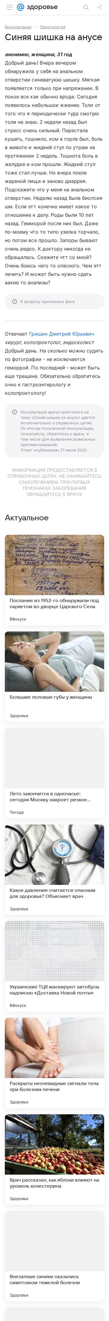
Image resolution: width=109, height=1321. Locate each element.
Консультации (18, 26)
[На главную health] (41, 7)
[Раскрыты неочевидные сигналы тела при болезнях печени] (54, 1063)
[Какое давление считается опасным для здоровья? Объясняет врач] (54, 870)
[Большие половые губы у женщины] (54, 676)
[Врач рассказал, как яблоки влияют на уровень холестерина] (54, 1159)
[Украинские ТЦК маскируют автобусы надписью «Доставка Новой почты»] (54, 966)
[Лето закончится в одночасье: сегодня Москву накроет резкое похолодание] (54, 773)
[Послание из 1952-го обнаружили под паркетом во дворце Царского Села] (54, 580)
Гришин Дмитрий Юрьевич (61, 334)
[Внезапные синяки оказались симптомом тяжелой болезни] (54, 1256)
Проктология (52, 26)
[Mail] (20, 7)
